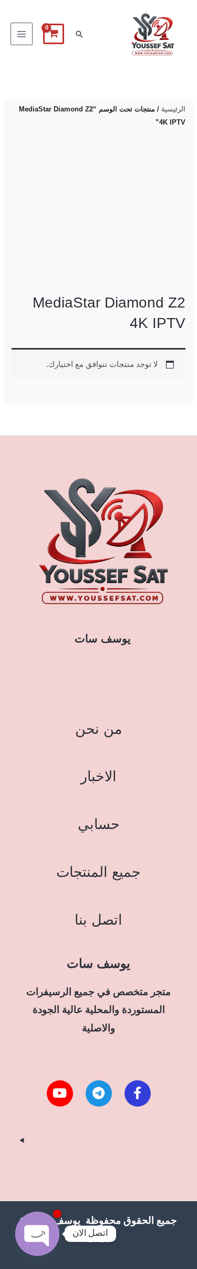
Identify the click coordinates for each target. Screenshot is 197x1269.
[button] (79, 34)
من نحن (98, 729)
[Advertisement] (98, 212)
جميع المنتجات (98, 872)
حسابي (99, 824)
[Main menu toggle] (22, 34)
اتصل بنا (98, 920)
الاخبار (98, 776)
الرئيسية (173, 109)
